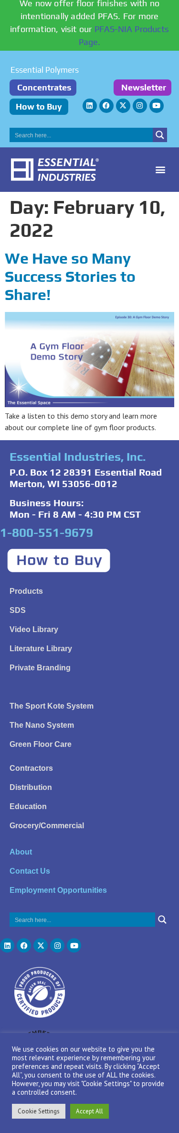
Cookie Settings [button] (39, 1111)
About (21, 852)
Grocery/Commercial (47, 826)
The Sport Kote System (52, 706)
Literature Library (41, 648)
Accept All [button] (89, 1111)
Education (28, 806)
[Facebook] (106, 106)
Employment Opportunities (58, 890)
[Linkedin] (90, 106)
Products (26, 591)
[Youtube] (156, 106)
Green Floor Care (41, 744)
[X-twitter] (123, 106)
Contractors (31, 768)
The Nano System (42, 725)
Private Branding (40, 668)
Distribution (31, 787)
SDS (18, 610)
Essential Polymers (45, 70)
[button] (160, 170)
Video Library (34, 629)
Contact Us (30, 871)
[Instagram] (140, 106)
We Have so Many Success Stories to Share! (70, 276)
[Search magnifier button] (160, 135)
